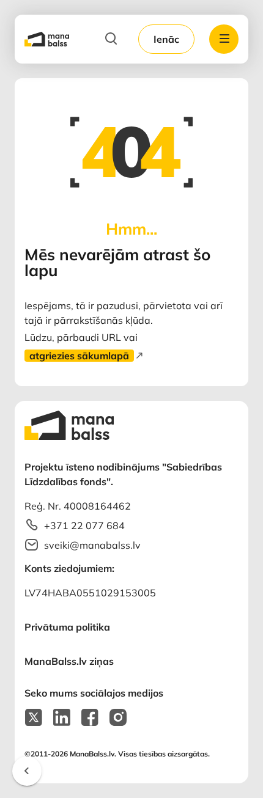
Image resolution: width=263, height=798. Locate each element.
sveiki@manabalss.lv (92, 545)
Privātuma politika (67, 627)
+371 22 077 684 (84, 525)
